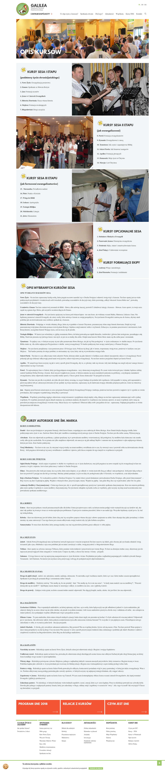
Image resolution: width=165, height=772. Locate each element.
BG (145, 5)
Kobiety (64, 731)
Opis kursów (132, 738)
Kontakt (139, 14)
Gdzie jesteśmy (111, 731)
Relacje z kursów (77, 704)
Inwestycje (87, 738)
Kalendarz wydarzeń (90, 731)
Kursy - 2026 (132, 731)
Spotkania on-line (45, 753)
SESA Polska (132, 744)
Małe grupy (43, 731)
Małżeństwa (65, 738)
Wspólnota (119, 14)
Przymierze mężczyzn (69, 734)
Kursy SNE (130, 14)
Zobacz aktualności (90, 728)
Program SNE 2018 (33, 704)
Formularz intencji (45, 750)
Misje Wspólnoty (111, 734)
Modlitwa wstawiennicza (47, 747)
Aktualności (109, 14)
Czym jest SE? (133, 728)
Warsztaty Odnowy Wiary (48, 741)
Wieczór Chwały (45, 738)
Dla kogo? (99, 14)
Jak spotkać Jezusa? (23, 728)
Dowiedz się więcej (96, 768)
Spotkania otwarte (86, 14)
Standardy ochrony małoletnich (90, 741)
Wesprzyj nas (110, 741)
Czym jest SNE (118, 704)
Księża (64, 741)
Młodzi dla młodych (68, 728)
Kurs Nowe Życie (45, 734)
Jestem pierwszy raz (46, 728)
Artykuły (87, 734)
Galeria (108, 738)
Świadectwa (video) (23, 731)
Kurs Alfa (43, 744)
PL (139, 5)
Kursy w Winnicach (134, 734)
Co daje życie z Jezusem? (69, 14)
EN (142, 5)
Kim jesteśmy (110, 728)
